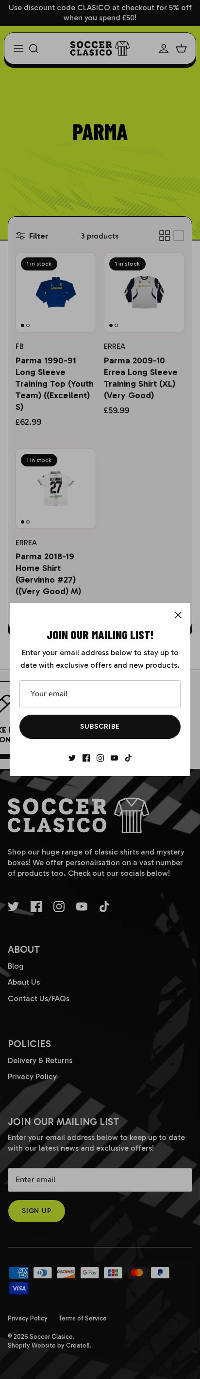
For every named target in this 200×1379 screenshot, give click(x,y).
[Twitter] (72, 758)
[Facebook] (86, 758)
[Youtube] (114, 758)
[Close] (178, 615)
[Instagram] (100, 758)
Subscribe (99, 726)
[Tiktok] (128, 758)
